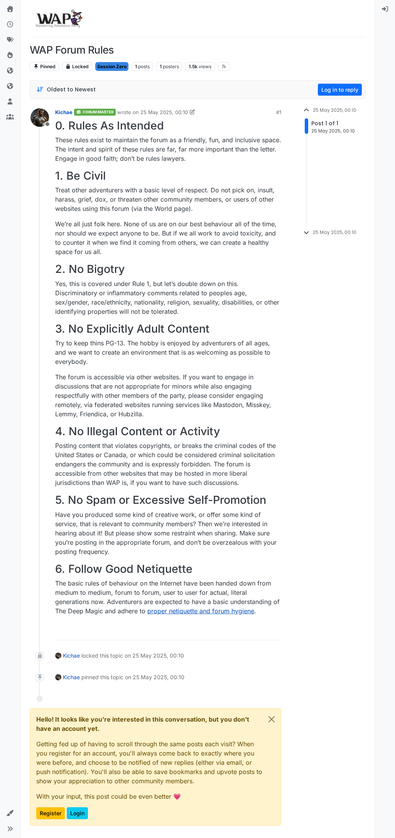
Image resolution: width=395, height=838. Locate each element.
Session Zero (112, 66)
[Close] (271, 719)
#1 (278, 112)
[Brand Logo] (59, 18)
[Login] (385, 9)
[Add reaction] (233, 631)
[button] (10, 813)
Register (50, 813)
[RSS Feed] (224, 66)
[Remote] (10, 71)
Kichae (64, 112)
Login (77, 813)
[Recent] (10, 25)
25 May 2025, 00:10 (164, 112)
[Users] (10, 102)
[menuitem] (385, 9)
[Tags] (10, 40)
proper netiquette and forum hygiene (200, 611)
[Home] (10, 9)
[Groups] (10, 117)
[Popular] (10, 55)
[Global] (10, 86)
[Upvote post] (248, 631)
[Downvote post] (275, 631)
